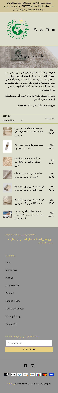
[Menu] (53, 29)
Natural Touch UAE (23, 384)
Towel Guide (12, 285)
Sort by (6, 116)
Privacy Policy (12, 316)
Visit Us (9, 277)
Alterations (11, 270)
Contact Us (11, 324)
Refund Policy (12, 301)
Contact (9, 293)
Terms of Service (14, 308)
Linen (8, 262)
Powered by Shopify (42, 384)
